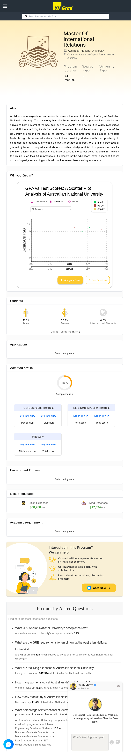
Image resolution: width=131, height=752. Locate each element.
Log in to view (27, 415)
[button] (5, 6)
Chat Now (100, 587)
